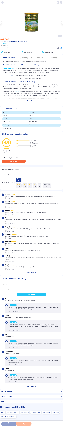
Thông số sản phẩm (24, 58)
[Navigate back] (2, 2)
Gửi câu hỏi (31, 294)
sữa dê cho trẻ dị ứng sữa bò (8, 416)
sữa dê (17, 91)
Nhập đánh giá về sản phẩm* (9, 174)
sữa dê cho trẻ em (35, 412)
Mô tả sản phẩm (9, 58)
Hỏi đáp (54, 58)
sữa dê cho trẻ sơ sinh (12, 412)
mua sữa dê (56, 412)
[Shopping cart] (61, 2)
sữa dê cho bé (46, 412)
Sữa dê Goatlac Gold (8, 68)
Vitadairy (5, 43)
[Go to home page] (58, 2)
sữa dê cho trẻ (25, 412)
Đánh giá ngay (13, 161)
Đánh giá (39, 58)
